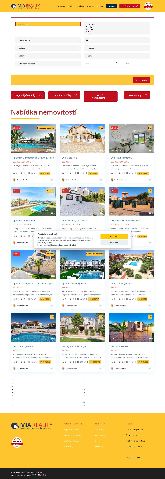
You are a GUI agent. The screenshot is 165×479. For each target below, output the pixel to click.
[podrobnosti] (52, 179)
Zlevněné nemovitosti (72, 435)
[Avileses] (117, 32)
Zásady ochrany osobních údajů (63, 245)
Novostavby (68, 446)
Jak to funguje (100, 435)
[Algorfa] (117, 27)
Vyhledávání (141, 80)
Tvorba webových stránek (21, 475)
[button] (28, 95)
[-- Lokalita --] (117, 24)
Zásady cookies (43, 245)
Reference (99, 446)
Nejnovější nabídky (71, 430)
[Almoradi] (117, 29)
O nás (97, 441)
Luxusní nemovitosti (72, 441)
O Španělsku (99, 430)
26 (84, 402)
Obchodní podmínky (34, 472)
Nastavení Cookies (133, 457)
